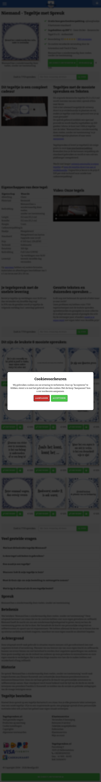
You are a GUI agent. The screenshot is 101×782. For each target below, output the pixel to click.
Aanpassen (41, 398)
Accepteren (59, 398)
